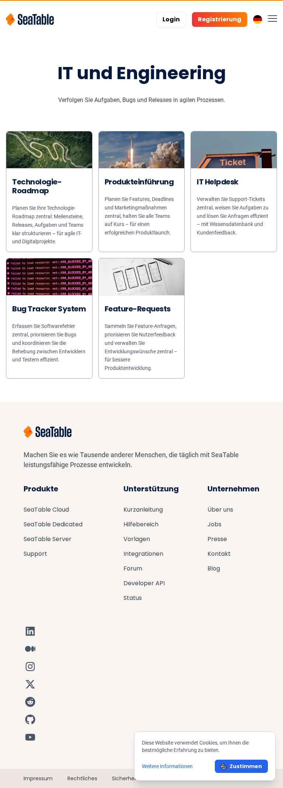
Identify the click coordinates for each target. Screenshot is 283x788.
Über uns (220, 509)
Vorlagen (136, 539)
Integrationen (143, 554)
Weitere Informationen (167, 766)
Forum (132, 568)
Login (171, 19)
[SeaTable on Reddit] (30, 702)
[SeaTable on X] (30, 684)
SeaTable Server (47, 539)
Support (35, 554)
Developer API (144, 583)
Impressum (38, 778)
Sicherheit (125, 778)
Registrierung (219, 19)
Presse (217, 539)
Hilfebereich (140, 524)
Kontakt (219, 554)
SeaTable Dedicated (53, 524)
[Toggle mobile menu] (272, 18)
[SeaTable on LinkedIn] (30, 631)
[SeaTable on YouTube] (30, 737)
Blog (213, 568)
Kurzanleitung (143, 509)
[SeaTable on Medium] (30, 649)
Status (132, 598)
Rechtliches (82, 778)
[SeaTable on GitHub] (30, 719)
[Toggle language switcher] (257, 19)
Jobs (214, 524)
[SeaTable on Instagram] (30, 666)
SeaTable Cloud (46, 509)
